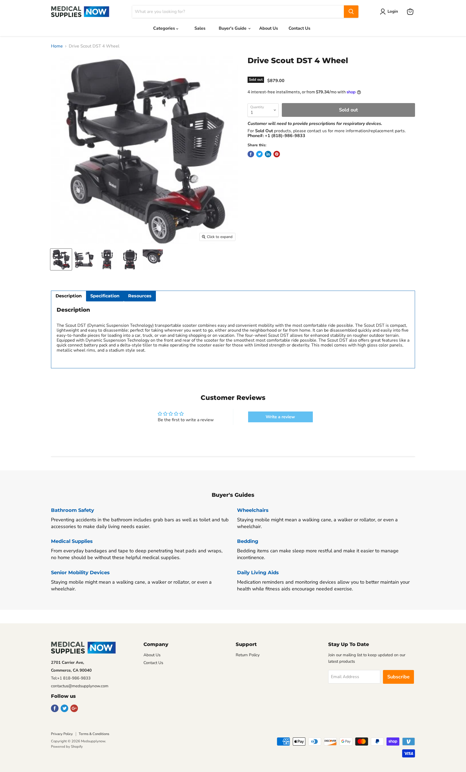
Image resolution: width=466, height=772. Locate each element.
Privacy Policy (62, 734)
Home (57, 46)
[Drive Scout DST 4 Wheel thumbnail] (61, 259)
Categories (164, 28)
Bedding (247, 541)
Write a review (280, 417)
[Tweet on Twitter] (259, 154)
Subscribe (398, 677)
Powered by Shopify (67, 746)
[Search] (351, 11)
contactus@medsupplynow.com (79, 686)
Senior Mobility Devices (80, 573)
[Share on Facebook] (251, 154)
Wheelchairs (253, 510)
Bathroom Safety (72, 510)
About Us (268, 28)
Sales (199, 28)
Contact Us (299, 28)
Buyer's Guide (233, 28)
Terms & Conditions (94, 734)
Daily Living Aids (258, 573)
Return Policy (248, 655)
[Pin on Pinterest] (276, 154)
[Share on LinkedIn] (268, 154)
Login (393, 11)
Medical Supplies (72, 541)
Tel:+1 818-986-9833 (71, 678)
